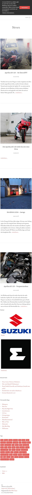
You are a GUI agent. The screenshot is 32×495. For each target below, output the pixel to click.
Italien (11, 454)
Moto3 (2, 445)
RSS (3, 473)
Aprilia (8, 457)
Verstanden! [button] (25, 7)
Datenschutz (11, 488)
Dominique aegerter (4, 459)
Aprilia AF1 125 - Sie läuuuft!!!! (16, 73)
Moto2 (27, 440)
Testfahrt (18, 449)
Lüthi (12, 452)
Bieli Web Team (13, 491)
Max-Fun (4, 406)
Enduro (13, 449)
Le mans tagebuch (4, 449)
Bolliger (19, 454)
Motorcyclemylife (6, 486)
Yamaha (10, 440)
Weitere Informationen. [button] (8, 12)
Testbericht (22, 447)
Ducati (16, 445)
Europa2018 (9, 442)
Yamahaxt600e (8, 445)
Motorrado (5, 424)
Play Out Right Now (7, 409)
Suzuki (23, 440)
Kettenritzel (5, 417)
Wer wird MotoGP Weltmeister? (10, 384)
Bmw (12, 457)
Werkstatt (15, 440)
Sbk (1, 457)
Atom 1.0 (4, 471)
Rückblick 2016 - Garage (16, 212)
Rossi (17, 447)
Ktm (20, 442)
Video (2, 440)
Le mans (27, 447)
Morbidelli (21, 457)
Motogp (6, 440)
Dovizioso (27, 457)
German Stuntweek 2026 (8, 393)
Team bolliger (26, 445)
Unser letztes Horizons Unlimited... (11, 382)
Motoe (2, 447)
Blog (4, 457)
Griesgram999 (6, 415)
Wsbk (21, 445)
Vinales (16, 457)
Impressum (4, 488)
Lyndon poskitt (24, 449)
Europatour (3, 442)
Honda (29, 442)
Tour (13, 445)
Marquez (2, 452)
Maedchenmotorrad (7, 420)
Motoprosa (5, 404)
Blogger (13, 447)
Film (20, 440)
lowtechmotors (6, 411)
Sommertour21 (26, 454)
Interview (16, 452)
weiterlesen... (19, 93)
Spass (9, 447)
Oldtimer (7, 452)
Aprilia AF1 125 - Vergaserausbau (16, 286)
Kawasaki (24, 442)
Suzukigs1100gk (23, 452)
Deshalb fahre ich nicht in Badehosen (11, 391)
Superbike (12, 459)
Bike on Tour (5, 422)
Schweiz (15, 454)
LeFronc (4, 413)
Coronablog (15, 442)
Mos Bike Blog (6, 426)
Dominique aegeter (4, 454)
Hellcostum (5, 428)
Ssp (10, 449)
